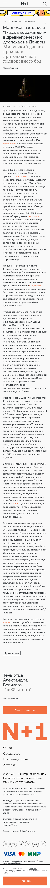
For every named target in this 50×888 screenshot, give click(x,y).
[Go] (5, 4)
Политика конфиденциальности (38, 869)
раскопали (33, 216)
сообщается (9, 143)
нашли (6, 622)
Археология (12, 653)
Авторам (9, 765)
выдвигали (35, 285)
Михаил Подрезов (10, 68)
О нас (7, 747)
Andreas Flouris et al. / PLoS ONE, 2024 (19, 106)
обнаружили (21, 176)
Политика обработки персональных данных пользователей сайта (23, 862)
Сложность (11, 753)
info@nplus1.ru (28, 831)
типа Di (16, 503)
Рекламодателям (15, 759)
